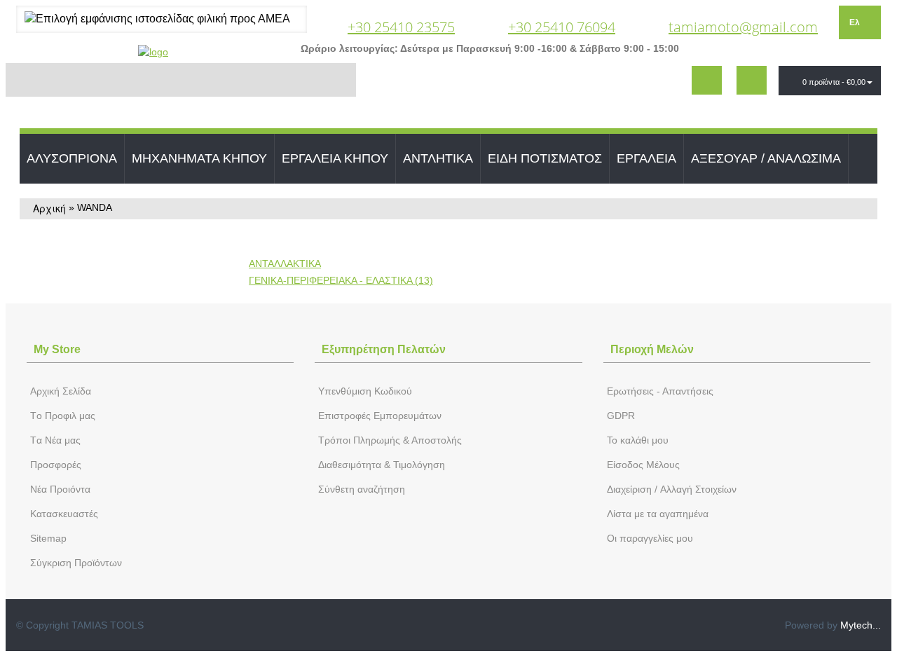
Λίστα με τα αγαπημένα (657, 513)
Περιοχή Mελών (652, 349)
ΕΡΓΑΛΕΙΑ (646, 158)
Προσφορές (55, 464)
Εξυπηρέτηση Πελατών (384, 349)
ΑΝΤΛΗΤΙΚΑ (438, 158)
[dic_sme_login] (752, 80)
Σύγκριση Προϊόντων (76, 562)
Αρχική (49, 208)
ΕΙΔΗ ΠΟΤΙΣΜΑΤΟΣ (545, 158)
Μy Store (57, 349)
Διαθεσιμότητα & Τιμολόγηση (381, 464)
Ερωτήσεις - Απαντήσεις (660, 391)
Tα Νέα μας (55, 440)
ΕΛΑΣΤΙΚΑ (341, 280)
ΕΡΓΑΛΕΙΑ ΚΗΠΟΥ (335, 158)
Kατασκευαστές (64, 513)
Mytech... (860, 625)
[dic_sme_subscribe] (707, 80)
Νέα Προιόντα (60, 489)
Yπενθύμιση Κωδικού (365, 391)
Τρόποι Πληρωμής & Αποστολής (390, 440)
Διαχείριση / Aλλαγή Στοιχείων (672, 489)
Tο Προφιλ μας (62, 415)
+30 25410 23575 (401, 27)
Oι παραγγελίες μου (650, 538)
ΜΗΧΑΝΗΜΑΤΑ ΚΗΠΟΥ (199, 158)
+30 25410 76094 (561, 27)
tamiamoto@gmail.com (743, 27)
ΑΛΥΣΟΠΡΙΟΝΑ (72, 158)
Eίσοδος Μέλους (643, 464)
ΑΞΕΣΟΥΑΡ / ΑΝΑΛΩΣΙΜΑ (766, 158)
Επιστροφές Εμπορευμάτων (379, 415)
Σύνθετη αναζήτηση (361, 489)
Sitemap (48, 538)
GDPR (621, 415)
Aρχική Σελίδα (60, 391)
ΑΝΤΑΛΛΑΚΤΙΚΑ (285, 263)
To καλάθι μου (638, 440)
